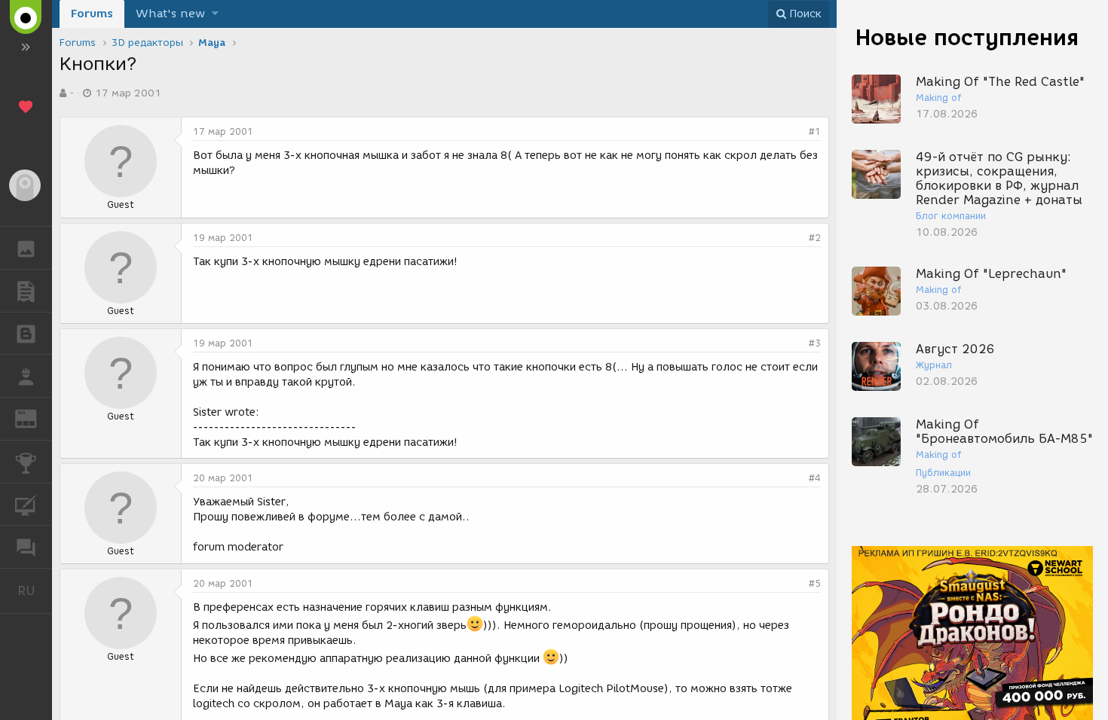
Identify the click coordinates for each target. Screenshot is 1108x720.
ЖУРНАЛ (35, 417)
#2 (815, 237)
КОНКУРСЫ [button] (26, 462)
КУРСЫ (26, 505)
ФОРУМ (26, 547)
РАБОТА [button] (26, 376)
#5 (815, 583)
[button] (215, 14)
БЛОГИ (26, 334)
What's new (170, 13)
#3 (815, 343)
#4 (815, 478)
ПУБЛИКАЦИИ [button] (26, 291)
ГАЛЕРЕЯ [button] (26, 248)
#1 (815, 131)
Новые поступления (967, 37)
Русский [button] (34, 590)
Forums (92, 13)
